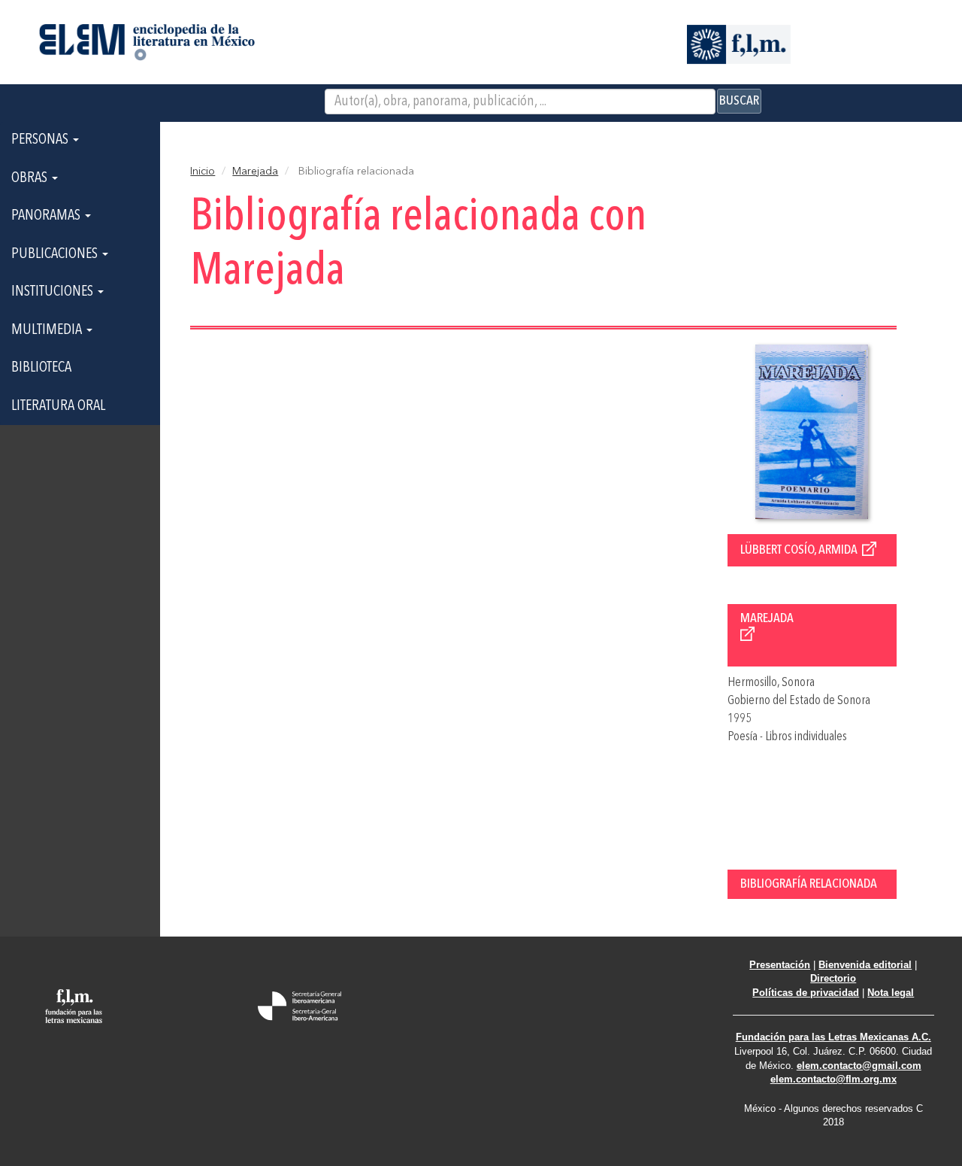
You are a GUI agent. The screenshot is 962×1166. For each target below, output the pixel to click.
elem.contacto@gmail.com (859, 1065)
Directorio (833, 978)
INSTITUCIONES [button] (53, 291)
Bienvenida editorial (865, 964)
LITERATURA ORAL (58, 406)
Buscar (739, 101)
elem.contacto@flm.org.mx (833, 1079)
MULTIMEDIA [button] (48, 330)
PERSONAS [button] (41, 139)
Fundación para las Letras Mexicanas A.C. (833, 1037)
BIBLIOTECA (41, 367)
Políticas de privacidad (805, 992)
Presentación (779, 964)
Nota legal (890, 992)
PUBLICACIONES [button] (56, 254)
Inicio (202, 171)
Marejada (255, 171)
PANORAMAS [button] (47, 215)
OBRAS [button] (30, 178)
